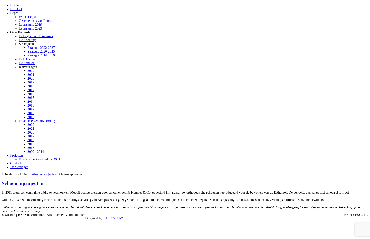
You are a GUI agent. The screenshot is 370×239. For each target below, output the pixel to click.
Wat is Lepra (27, 17)
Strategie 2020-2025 (41, 51)
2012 (30, 109)
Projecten (16, 155)
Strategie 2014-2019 (41, 55)
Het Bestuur (27, 59)
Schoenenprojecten (22, 183)
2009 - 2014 (35, 151)
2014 (30, 101)
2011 (30, 113)
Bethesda (35, 174)
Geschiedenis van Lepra (35, 20)
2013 (30, 105)
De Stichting (27, 40)
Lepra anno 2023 (30, 28)
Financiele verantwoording (37, 121)
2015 (30, 97)
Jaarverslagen (19, 167)
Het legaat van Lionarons (36, 36)
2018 (30, 86)
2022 (30, 71)
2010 (30, 117)
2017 (30, 90)
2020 (30, 78)
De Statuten (27, 63)
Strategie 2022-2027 (41, 47)
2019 (30, 82)
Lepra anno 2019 (30, 24)
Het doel (16, 9)
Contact (15, 163)
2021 (30, 74)
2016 (30, 94)
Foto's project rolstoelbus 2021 (39, 159)
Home (14, 5)
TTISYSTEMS (113, 218)
